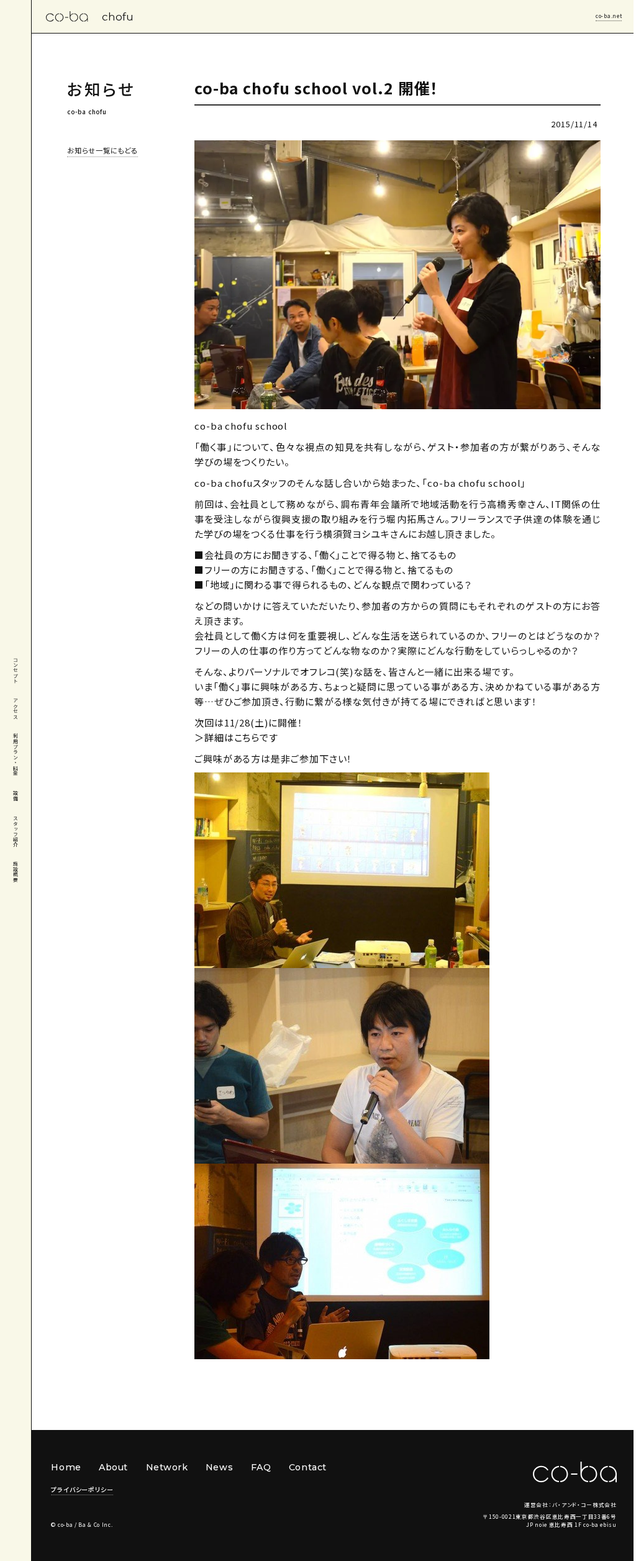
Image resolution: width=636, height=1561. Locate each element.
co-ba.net (609, 15)
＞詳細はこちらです (236, 737)
